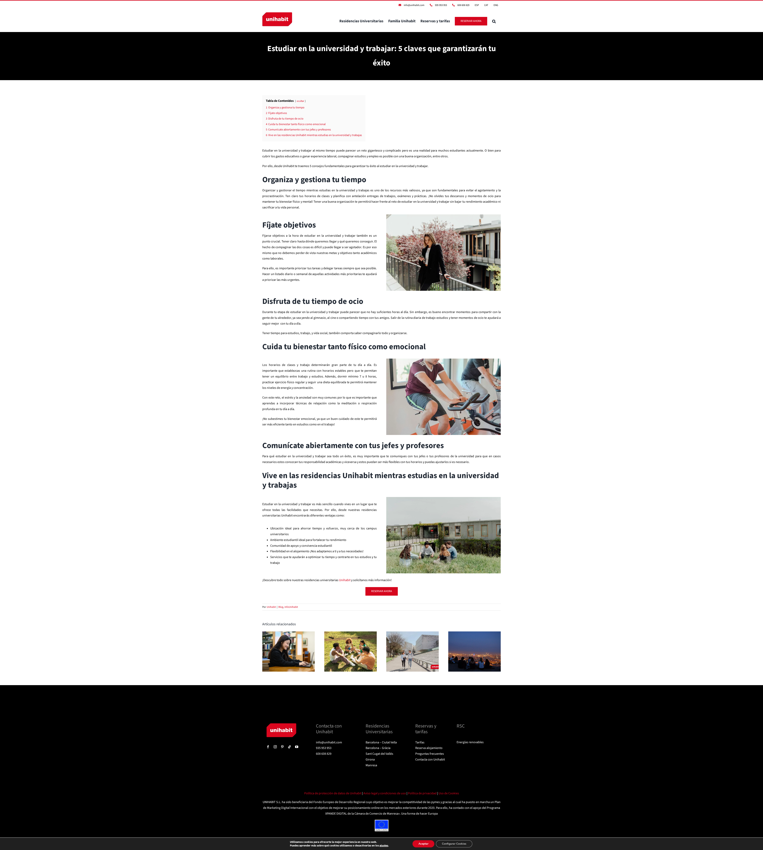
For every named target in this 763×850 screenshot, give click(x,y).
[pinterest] (282, 746)
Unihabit (271, 607)
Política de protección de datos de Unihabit (333, 793)
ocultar (300, 101)
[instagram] (275, 746)
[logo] (281, 725)
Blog (280, 607)
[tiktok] (289, 746)
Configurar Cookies (454, 844)
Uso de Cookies (449, 793)
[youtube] (296, 746)
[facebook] (268, 746)
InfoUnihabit (291, 607)
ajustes (384, 845)
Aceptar (423, 844)
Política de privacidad (422, 793)
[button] (494, 21)
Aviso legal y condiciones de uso (385, 793)
